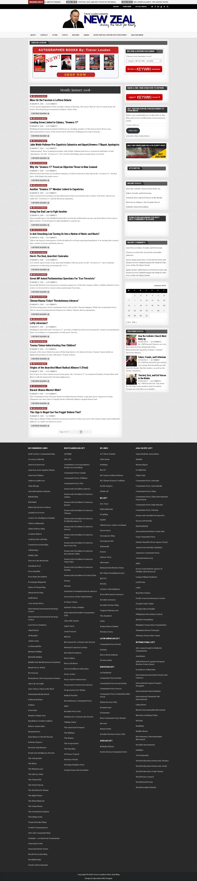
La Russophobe (34, 646)
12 (158, 300)
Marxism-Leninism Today (147, 715)
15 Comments (52, 104)
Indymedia (104, 546)
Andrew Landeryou (36, 481)
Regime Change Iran (37, 716)
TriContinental (142, 755)
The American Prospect (74, 727)
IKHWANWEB (142, 526)
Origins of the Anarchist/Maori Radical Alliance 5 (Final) (59, 367)
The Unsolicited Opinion (38, 812)
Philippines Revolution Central (149, 614)
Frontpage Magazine (37, 582)
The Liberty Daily (35, 774)
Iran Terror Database (37, 625)
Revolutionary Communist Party (78, 701)
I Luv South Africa (35, 603)
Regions (75, 35)
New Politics (69, 658)
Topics (65, 35)
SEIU (66, 706)
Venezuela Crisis (35, 844)
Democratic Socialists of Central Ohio (80, 575)
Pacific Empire (106, 486)
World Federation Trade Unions (149, 771)
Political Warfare (35, 700)
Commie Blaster (35, 534)
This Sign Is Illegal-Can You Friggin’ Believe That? (55, 412)
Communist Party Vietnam (147, 510)
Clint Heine (105, 459)
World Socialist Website (146, 787)
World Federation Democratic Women (152, 761)
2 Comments (52, 215)
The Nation (69, 738)
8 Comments (52, 171)
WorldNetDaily (34, 860)
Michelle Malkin (35, 657)
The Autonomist (35, 758)
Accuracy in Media (36, 459)
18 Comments (52, 282)
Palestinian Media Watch (38, 694)
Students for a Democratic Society (78, 717)
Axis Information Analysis (39, 491)
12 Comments (52, 371)
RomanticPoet (34, 732)
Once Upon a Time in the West (41, 689)
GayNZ (103, 520)
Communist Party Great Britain (113, 683)
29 (135, 316)
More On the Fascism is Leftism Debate (50, 100)
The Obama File (34, 780)
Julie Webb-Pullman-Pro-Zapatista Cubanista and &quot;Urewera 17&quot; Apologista (74, 144)
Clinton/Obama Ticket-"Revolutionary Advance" (54, 300)
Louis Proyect (70, 632)
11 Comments (52, 394)
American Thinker (36, 475)
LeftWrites (140, 582)
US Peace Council (71, 754)
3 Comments (52, 349)
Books (116, 6)
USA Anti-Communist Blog (39, 833)
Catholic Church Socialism (137, 207)
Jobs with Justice (71, 621)
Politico (31, 705)
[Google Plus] (158, 6)
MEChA (67, 637)
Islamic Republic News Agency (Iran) (152, 542)
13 (164, 300)
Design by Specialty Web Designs (98, 878)
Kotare (103, 552)
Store (54, 35)
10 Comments (52, 126)
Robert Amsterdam (36, 726)
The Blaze (32, 764)
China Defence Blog (36, 529)
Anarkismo (140, 656)
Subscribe (127, 6)
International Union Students (148, 691)
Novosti (103, 723)
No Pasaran (33, 673)
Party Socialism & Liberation (76, 669)
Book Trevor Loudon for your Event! (110, 35)
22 (135, 311)
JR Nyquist (33, 636)
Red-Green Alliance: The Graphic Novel (143, 202)
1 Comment (51, 416)
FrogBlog (104, 514)
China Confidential (36, 523)
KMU (138, 563)
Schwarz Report (35, 742)
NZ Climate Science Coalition (112, 481)
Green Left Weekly (144, 521)
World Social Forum (144, 782)
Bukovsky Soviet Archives (39, 507)
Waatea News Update (109, 626)
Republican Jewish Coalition (40, 721)
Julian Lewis (33, 641)
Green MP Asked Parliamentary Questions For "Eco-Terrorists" (62, 278)
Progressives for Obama (74, 690)
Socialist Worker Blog (109, 605)
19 (158, 305)
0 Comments (157, 342)
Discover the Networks (38, 561)
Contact (44, 35)
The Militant (69, 733)
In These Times (70, 602)
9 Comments (52, 148)
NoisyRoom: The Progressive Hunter (44, 678)
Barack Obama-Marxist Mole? (45, 390)
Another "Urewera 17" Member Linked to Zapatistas (57, 189)
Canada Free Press (36, 513)
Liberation (104, 563)
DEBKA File (33, 555)
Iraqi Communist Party (145, 537)
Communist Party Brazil (110, 644)
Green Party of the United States (78, 597)
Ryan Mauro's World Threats (40, 737)
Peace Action (69, 674)
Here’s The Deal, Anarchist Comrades (49, 256)
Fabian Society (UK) (108, 702)
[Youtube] (161, 6)
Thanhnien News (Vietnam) (147, 630)
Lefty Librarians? (39, 323)
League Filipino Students (146, 577)
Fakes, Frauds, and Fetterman (138, 193)
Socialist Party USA (72, 711)
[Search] (167, 6)
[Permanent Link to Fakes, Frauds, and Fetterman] (131, 361)
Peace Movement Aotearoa (111, 594)
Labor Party (69, 626)
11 (152, 300)
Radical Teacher (71, 695)
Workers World (71, 760)
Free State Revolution (37, 577)
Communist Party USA (73, 483)
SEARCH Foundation (144, 620)
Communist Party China (146, 491)
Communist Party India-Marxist (149, 505)
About (33, 35)
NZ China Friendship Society (112, 573)
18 (152, 305)
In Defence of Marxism (145, 670)
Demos (67, 581)
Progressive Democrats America (78, 685)
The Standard (105, 616)
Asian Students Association (147, 454)
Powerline (32, 710)
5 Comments (52, 193)
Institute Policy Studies (74, 607)
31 (147, 316)
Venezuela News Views (38, 849)
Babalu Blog (33, 497)
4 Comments (52, 327)
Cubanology (33, 550)
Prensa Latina (106, 660)
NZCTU (103, 578)
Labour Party (105, 557)
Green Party (105, 530)
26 (158, 311)
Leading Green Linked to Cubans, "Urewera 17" (54, 122)
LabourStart (141, 705)
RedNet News (142, 731)
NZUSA (103, 584)
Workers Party (106, 632)
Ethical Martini (106, 509)
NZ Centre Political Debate (111, 475)
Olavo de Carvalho (36, 684)
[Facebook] (155, 6)
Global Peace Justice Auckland (113, 525)
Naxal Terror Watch (36, 668)
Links (138, 588)
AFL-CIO (67, 459)
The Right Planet (35, 796)
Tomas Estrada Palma (37, 822)
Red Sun (139, 721)
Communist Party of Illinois (76, 478)
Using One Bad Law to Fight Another (48, 211)
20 (164, 305)
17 (147, 305)
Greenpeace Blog (107, 536)
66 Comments (52, 260)
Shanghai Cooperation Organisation (151, 625)
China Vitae (140, 475)
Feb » (134, 322)
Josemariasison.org (144, 558)
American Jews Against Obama (41, 470)
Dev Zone (104, 504)
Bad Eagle (32, 502)
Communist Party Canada (75, 473)
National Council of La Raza (75, 647)
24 (147, 311)
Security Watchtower (37, 748)
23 (141, 311)
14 (129, 305)
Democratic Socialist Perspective (150, 515)
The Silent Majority (36, 801)
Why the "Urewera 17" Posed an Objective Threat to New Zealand (63, 167)
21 (129, 311)
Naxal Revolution (143, 593)
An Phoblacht (105, 673)
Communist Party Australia (147, 481)
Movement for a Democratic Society (79, 642)
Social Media (141, 6)
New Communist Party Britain (113, 718)
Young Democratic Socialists (76, 770)
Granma (103, 650)
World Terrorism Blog (37, 854)
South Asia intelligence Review (41, 753)
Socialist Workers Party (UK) (112, 734)
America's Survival (36, 465)
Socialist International (145, 745)
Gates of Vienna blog (37, 587)
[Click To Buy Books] (75, 78)
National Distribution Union (112, 568)
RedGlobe (140, 726)
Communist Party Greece (111, 689)
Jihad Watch (33, 630)
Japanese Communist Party (147, 553)
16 (141, 305)
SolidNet (139, 750)
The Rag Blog (69, 749)
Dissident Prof (34, 566)
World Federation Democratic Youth (151, 766)
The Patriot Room (35, 785)
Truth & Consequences (38, 828)
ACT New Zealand (107, 454)
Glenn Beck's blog (35, 593)
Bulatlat (139, 459)
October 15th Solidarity (110, 589)
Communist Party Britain (110, 678)
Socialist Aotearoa (108, 600)
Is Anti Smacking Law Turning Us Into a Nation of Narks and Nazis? (64, 233)
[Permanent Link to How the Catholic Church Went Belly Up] (131, 340)
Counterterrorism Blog (38, 545)
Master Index (137, 35)
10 (147, 300)
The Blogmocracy (35, 769)
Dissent (67, 586)
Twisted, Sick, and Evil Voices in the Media (144, 198)
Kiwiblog (104, 465)
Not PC (103, 470)
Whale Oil (104, 491)
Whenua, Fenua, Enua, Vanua (148, 636)
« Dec (128, 322)
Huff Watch (33, 598)
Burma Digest (142, 465)
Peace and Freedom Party (75, 680)
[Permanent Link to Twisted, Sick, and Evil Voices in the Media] (131, 379)
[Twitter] (152, 6)
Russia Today (105, 729)
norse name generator (136, 260)
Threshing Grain (35, 817)
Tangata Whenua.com (109, 610)
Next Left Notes (71, 663)
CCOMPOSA (141, 470)
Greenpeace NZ (107, 541)
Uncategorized (40, 96)
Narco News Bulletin (109, 655)
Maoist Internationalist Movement (150, 710)
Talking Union (70, 722)
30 (141, 316)
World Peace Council (145, 777)
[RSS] (164, 6)
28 (129, 316)
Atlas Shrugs (33, 486)
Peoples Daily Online (145, 604)
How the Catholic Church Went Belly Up (143, 189)
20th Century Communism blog (41, 454)
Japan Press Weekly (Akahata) (149, 548)
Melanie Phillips (35, 652)
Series (86, 35)
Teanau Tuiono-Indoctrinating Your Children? (53, 345)
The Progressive (71, 743)
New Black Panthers (72, 653)
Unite (102, 621)
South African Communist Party (113, 752)
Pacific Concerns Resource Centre (150, 598)
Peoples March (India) (145, 609)
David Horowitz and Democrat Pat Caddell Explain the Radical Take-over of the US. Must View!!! (146, 262)
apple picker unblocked (136, 270)
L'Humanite (105, 713)
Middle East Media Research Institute (44, 662)
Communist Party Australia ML (149, 486)
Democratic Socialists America (77, 489)
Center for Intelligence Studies (41, 518)
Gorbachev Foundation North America (80, 591)
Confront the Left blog (37, 539)
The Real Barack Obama (38, 790)
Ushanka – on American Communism (44, 838)
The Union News (35, 806)
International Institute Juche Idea (150, 531)
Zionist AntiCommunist (38, 865)
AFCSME (68, 454)
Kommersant (105, 708)
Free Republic (34, 571)
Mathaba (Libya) (107, 747)
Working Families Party (74, 765)
